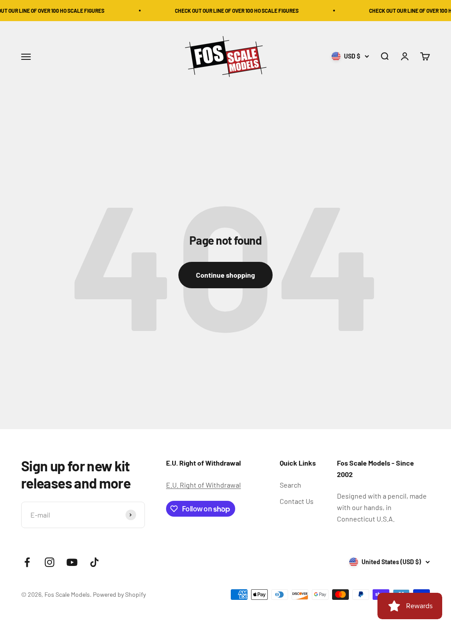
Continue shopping (225, 275)
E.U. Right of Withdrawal (203, 485)
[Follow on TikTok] (94, 562)
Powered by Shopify (119, 594)
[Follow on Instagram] (49, 562)
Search (290, 485)
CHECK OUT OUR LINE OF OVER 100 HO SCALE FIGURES (233, 10)
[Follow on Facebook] (27, 562)
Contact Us (297, 501)
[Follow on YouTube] (72, 562)
